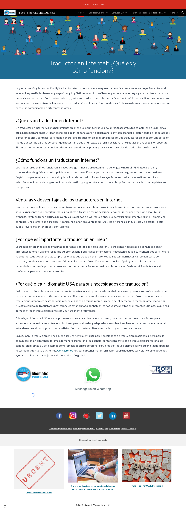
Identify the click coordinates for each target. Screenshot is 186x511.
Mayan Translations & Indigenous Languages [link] (147, 12)
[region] (93, 4)
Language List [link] (118, 12)
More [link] (172, 12)
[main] (93, 66)
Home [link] (80, 12)
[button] (182, 12)
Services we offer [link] (97, 12)
